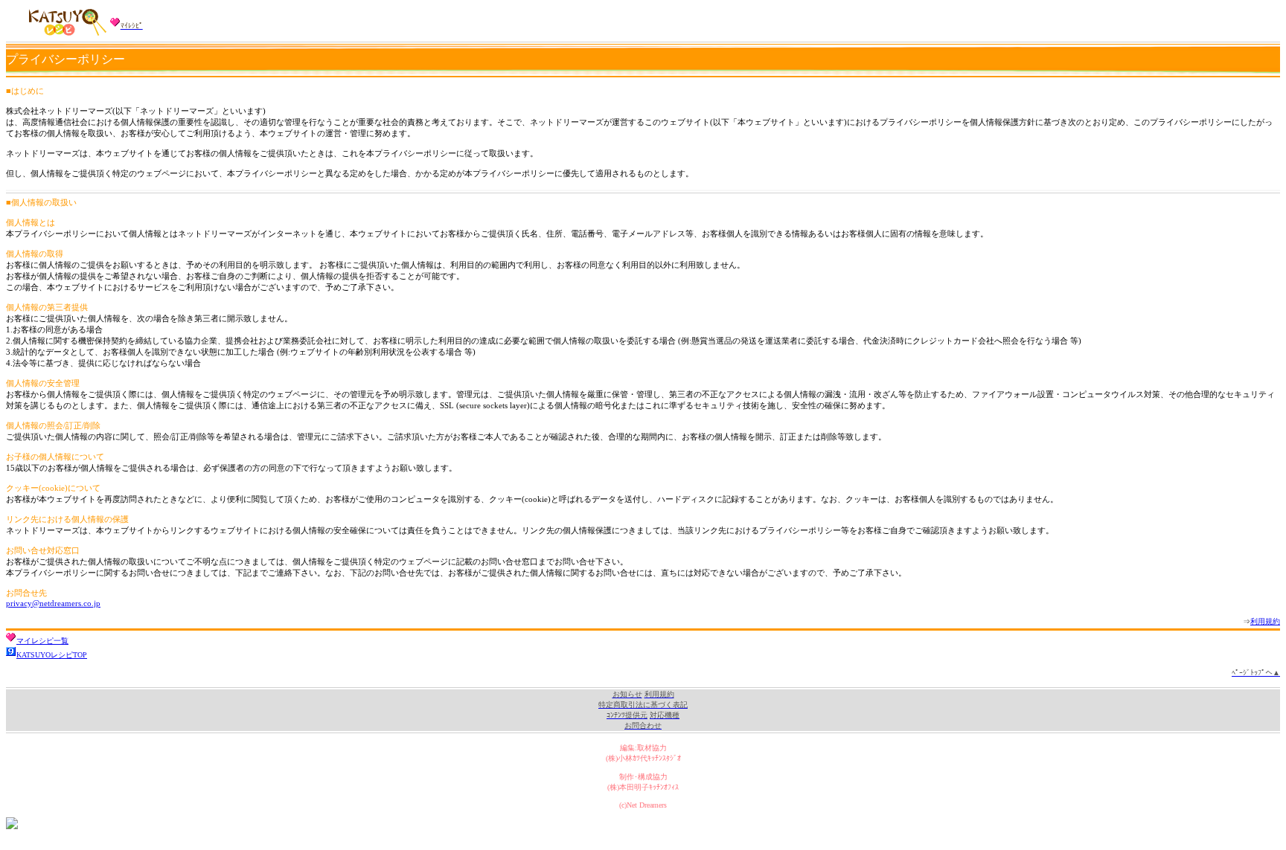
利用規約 (1265, 621)
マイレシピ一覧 (42, 641)
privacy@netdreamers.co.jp (53, 603)
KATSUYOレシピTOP (51, 655)
